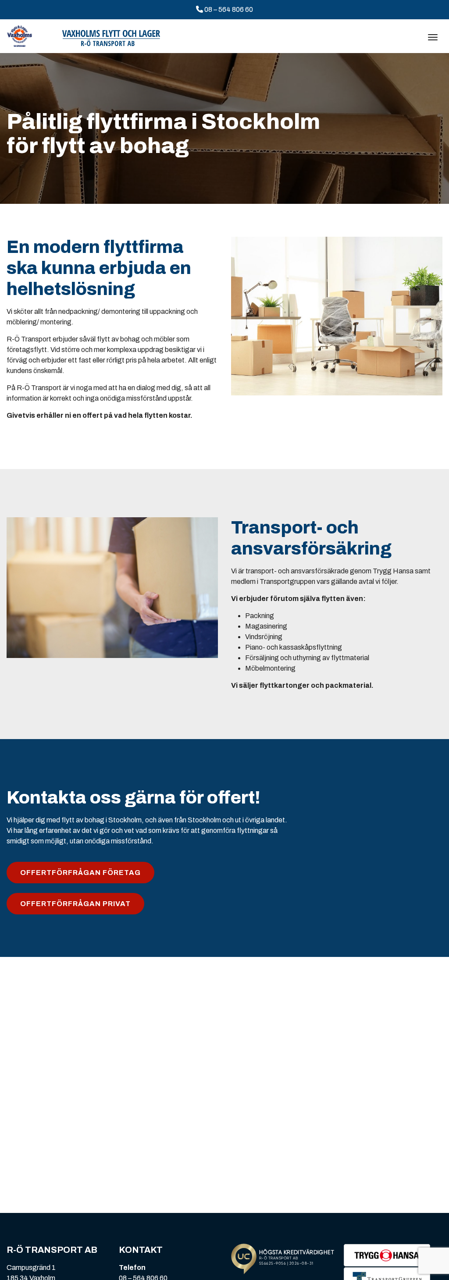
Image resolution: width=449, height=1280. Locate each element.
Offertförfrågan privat (75, 903)
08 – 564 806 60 (228, 9)
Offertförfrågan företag (80, 872)
